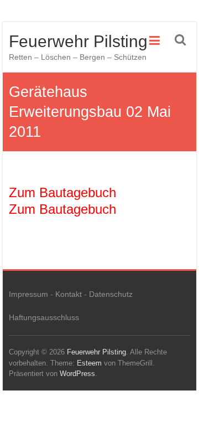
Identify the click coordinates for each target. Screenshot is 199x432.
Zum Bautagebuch (62, 192)
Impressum (28, 294)
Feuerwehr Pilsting (78, 41)
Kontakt (68, 294)
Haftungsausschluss (44, 317)
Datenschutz (111, 294)
